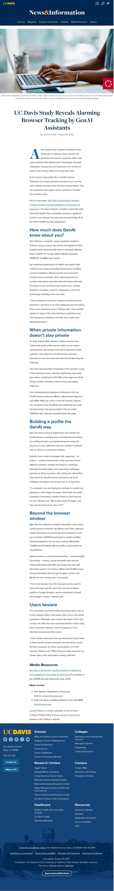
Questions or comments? (21, 853)
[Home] (17, 732)
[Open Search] (103, 3)
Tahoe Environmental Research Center (52, 794)
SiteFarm (69, 865)
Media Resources (79, 21)
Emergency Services (84, 775)
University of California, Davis (32, 847)
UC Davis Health (42, 816)
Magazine (31, 21)
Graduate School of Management (49, 740)
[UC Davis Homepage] (9, 3)
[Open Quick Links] (108, 3)
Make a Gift (11, 769)
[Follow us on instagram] (11, 739)
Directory (79, 813)
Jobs (77, 825)
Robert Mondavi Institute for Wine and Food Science (51, 789)
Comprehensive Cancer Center (48, 775)
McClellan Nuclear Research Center (50, 779)
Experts (93, 21)
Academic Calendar (84, 809)
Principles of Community (69, 853)
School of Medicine (43, 752)
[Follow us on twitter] (22, 739)
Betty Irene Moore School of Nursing (51, 736)
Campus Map (81, 767)
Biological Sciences (84, 743)
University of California (92, 853)
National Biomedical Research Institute (52, 783)
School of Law (40, 748)
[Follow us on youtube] (28, 739)
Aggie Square (40, 767)
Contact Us (11, 762)
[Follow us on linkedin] (16, 739)
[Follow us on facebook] (5, 739)
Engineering (80, 747)
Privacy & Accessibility (45, 853)
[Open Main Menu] (97, 3)
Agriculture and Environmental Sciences (89, 738)
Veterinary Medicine (43, 820)
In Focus (21, 21)
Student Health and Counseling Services (48, 811)
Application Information (85, 817)
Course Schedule (83, 821)
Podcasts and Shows (48, 21)
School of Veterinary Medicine (48, 756)
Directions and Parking (85, 771)
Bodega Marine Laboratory (46, 771)
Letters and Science (84, 751)
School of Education (43, 744)
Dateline (65, 21)
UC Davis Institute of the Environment (51, 798)
